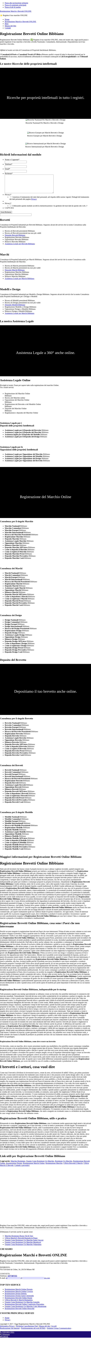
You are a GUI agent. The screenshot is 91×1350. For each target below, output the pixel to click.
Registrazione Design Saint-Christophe (19, 1296)
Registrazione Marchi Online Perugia (18, 1289)
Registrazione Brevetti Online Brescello (19, 1309)
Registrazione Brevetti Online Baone (18, 1298)
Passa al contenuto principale (15, 5)
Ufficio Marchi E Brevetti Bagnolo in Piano (21, 1238)
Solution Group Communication (59, 1328)
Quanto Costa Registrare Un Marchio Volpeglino (23, 1244)
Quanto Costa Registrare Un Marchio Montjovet (23, 1242)
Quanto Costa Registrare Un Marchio (40, 1161)
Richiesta (9, 173)
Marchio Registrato (18, 1161)
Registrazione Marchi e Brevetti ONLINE (15, 11)
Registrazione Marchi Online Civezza (19, 1291)
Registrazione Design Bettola (16, 1294)
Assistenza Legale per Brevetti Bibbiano (20, 244)
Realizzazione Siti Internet (10, 1328)
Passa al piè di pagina (13, 7)
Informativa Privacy (7, 1326)
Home (7, 1318)
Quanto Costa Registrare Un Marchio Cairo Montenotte (25, 1306)
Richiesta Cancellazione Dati (27, 1326)
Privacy (8, 195)
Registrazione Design (14, 1163)
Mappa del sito (44, 1326)
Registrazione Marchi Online (34, 1163)
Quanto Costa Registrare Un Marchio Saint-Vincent (24, 1240)
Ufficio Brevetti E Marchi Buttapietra (19, 1300)
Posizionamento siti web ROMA (33, 1328)
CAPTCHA (9, 208)
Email (7, 169)
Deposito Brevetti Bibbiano (15, 235)
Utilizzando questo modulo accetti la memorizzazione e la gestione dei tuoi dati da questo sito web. (49, 206)
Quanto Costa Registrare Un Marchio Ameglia (22, 1302)
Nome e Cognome (12, 160)
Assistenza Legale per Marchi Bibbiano (19, 279)
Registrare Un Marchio (63, 1161)
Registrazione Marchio (54, 1163)
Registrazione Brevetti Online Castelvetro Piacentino (24, 1304)
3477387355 (12, 1276)
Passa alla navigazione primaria (16, 3)
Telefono (8, 164)
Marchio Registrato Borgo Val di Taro (19, 1236)
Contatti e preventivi (22, 1165)
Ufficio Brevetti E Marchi (73, 1163)
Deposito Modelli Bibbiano (15, 305)
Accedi (54, 1326)
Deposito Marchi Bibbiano (15, 270)
